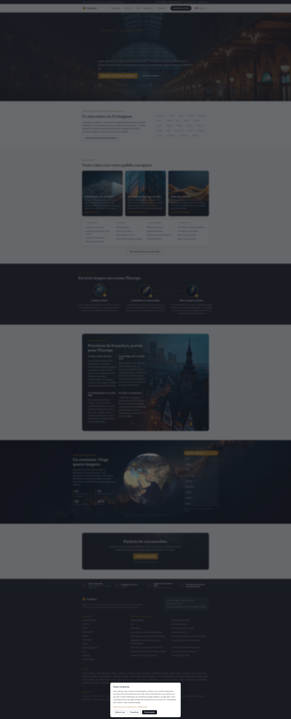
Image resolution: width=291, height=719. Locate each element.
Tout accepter (149, 712)
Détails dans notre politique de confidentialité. (130, 707)
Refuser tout (120, 712)
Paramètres (134, 712)
